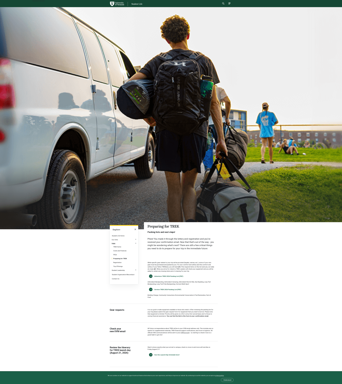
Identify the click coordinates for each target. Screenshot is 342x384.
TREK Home (117, 247)
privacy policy (219, 375)
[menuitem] (124, 236)
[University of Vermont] (62, 6)
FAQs (115, 255)
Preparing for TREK (120, 258)
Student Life (136, 4)
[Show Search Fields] (223, 3)
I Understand (227, 380)
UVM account (185, 333)
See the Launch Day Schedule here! (167, 355)
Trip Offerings (118, 266)
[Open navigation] (135, 229)
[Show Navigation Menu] (229, 3)
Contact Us (115, 279)
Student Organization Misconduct (123, 274)
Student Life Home (118, 236)
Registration (117, 262)
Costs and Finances (119, 251)
